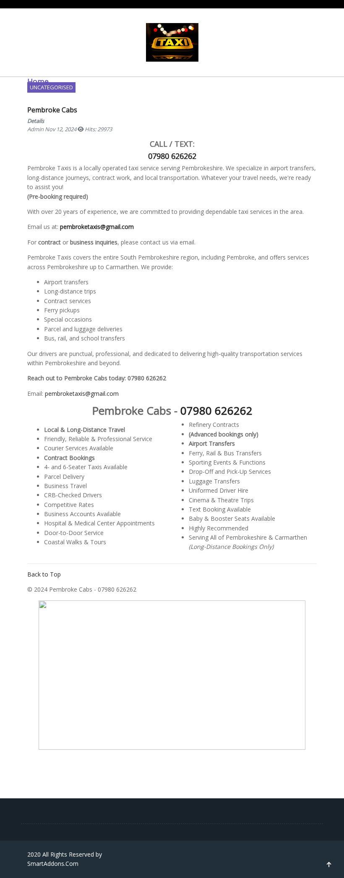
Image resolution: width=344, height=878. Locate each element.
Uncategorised (51, 87)
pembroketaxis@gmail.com (82, 393)
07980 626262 (216, 410)
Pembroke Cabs (52, 109)
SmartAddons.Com (52, 864)
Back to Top (44, 574)
